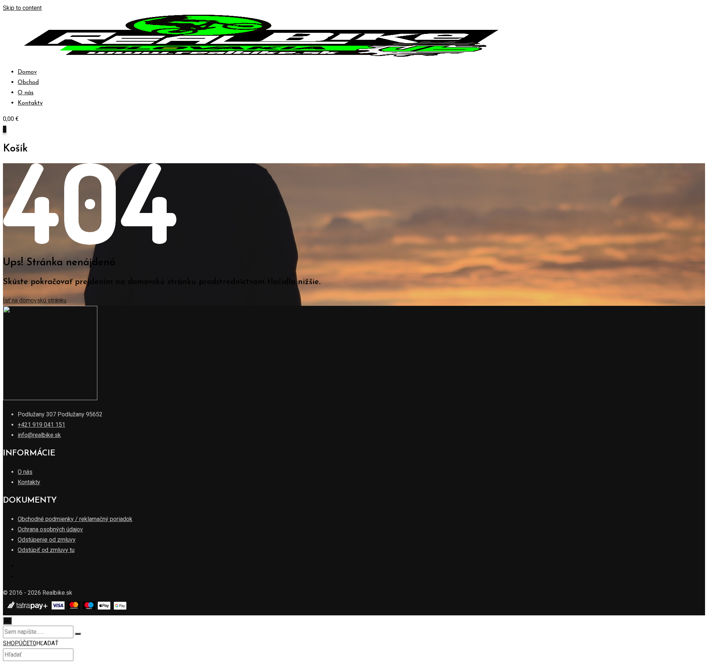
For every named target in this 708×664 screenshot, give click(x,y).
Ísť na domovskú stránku (34, 300)
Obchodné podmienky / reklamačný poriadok (75, 519)
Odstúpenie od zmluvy (47, 539)
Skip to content (22, 7)
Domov (27, 72)
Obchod (28, 82)
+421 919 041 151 (41, 424)
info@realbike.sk (39, 434)
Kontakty (30, 103)
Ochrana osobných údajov (50, 529)
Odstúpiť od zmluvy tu (46, 549)
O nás (26, 93)
